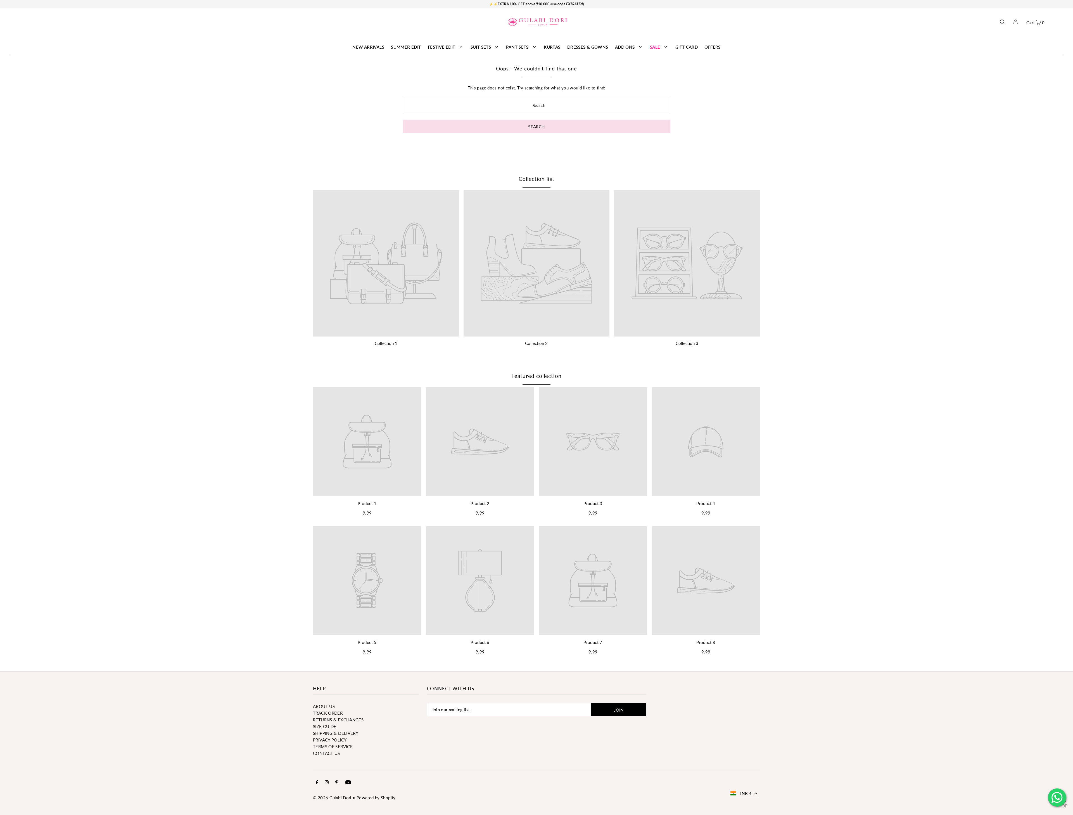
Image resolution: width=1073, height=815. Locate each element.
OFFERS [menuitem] (712, 46)
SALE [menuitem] (655, 46)
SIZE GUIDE (324, 726)
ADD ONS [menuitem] (625, 46)
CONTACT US (326, 753)
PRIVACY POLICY (329, 739)
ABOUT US (324, 706)
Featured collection (536, 376)
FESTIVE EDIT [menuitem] (441, 46)
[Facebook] (317, 782)
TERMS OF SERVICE (333, 746)
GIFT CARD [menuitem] (686, 46)
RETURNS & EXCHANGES (338, 719)
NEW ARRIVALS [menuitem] (368, 46)
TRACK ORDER (328, 713)
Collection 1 (386, 343)
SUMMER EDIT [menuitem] (406, 46)
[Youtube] (348, 782)
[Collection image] (386, 263)
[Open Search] (1002, 21)
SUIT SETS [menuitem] (481, 46)
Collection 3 (687, 343)
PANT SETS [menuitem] (517, 46)
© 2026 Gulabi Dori (332, 797)
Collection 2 (536, 343)
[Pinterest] (336, 782)
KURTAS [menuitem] (552, 46)
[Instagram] (327, 782)
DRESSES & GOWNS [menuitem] (587, 46)
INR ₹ (746, 793)
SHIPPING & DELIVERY (335, 733)
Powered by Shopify (376, 797)
